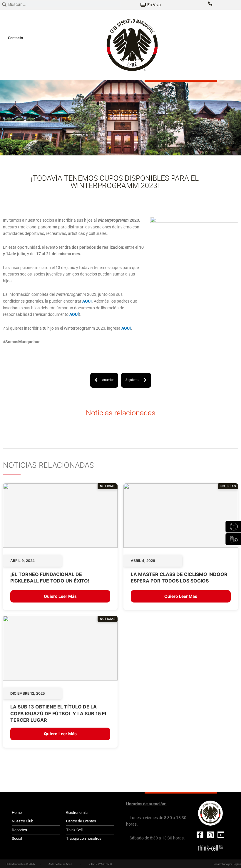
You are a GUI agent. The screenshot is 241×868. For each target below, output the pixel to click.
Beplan (237, 864)
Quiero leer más (60, 596)
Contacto (15, 38)
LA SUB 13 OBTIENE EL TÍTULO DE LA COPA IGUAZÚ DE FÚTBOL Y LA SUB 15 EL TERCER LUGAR (59, 713)
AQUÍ (126, 328)
